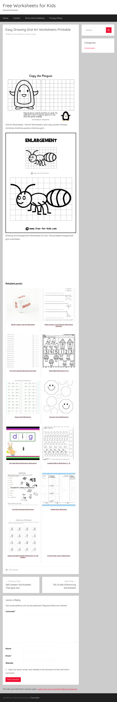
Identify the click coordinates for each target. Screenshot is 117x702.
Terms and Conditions (35, 18)
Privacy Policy (55, 18)
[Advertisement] (40, 52)
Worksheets (13, 570)
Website (9, 663)
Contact (16, 18)
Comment (10, 611)
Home (5, 18)
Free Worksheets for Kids (29, 5)
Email (8, 656)
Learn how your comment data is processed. (57, 689)
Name (8, 648)
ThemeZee (34, 697)
